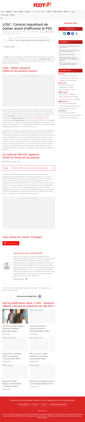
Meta (45, 400)
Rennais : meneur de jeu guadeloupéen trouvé (70, 105)
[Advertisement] (28, 91)
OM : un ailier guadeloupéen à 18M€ (67, 103)
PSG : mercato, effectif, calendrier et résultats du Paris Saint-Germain (69, 63)
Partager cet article (12, 243)
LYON (15, 11)
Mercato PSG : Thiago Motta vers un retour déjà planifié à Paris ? (42, 382)
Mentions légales (23, 404)
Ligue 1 (73, 11)
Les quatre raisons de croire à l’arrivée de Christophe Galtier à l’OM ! (40, 328)
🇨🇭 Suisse (62, 73)
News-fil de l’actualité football (67, 54)
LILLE (33, 11)
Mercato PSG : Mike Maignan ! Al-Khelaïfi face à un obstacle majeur (12, 383)
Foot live (20, 400)
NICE (42, 11)
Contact (44, 404)
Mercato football (27, 400)
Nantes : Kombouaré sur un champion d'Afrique (70, 115)
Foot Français (4, 15)
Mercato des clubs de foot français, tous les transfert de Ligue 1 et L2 (70, 51)
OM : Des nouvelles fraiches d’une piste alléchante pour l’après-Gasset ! (12, 328)
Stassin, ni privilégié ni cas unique (67, 89)
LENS (38, 11)
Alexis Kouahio (37, 253)
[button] (1, 18)
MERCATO (66, 11)
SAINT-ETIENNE (57, 11)
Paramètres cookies (69, 400)
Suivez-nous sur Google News (27, 296)
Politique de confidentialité (58, 404)
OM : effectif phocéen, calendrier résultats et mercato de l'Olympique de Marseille (70, 59)
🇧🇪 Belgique (63, 83)
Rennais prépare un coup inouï (66, 87)
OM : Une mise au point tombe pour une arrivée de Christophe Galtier (39, 356)
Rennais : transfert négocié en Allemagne (68, 96)
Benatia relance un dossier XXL (66, 85)
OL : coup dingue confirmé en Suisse (67, 75)
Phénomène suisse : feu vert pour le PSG (68, 78)
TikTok (55, 400)
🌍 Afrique (62, 110)
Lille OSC (41, 118)
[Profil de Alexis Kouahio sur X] (26, 279)
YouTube (60, 400)
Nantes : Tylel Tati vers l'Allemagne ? (67, 94)
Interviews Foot (37, 400)
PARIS (2, 11)
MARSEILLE (9, 11)
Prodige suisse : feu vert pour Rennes (67, 80)
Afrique (12, 15)
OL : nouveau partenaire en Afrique (67, 112)
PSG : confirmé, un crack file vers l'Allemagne (69, 99)
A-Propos (35, 404)
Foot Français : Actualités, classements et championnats (70, 46)
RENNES (21, 11)
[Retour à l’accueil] (42, 5)
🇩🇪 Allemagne (63, 92)
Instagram (50, 400)
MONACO (27, 11)
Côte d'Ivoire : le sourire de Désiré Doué (68, 117)
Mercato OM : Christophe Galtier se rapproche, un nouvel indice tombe (11, 356)
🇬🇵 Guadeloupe (64, 101)
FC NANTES (48, 11)
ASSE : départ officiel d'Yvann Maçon (67, 108)
